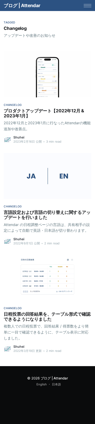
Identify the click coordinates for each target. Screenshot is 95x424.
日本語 (56, 384)
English (41, 384)
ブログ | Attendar (22, 5)
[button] (87, 5)
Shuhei (18, 137)
